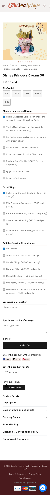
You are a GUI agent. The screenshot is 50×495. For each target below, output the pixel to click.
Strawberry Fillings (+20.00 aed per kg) (25, 282)
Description (9, 402)
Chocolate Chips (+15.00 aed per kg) (24, 276)
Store (14, 65)
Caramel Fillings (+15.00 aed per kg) (23, 269)
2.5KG (38, 93)
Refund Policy (11, 424)
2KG (27, 93)
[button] (25, 6)
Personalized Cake (11, 68)
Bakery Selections (29, 65)
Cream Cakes (30, 68)
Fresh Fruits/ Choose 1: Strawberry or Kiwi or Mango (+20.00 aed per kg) (26, 291)
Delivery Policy (11, 417)
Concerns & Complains (16, 439)
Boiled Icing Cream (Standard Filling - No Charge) (26, 195)
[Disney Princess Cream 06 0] (25, 41)
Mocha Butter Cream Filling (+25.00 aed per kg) (25, 232)
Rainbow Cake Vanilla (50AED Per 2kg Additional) (24, 163)
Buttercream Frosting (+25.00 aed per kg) (26, 213)
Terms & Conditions (17, 474)
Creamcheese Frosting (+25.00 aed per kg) (25, 222)
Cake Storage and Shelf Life (18, 410)
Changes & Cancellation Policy (20, 431)
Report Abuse (25, 478)
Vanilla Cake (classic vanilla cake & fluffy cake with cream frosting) (25, 129)
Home (5, 65)
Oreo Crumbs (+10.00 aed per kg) (22, 255)
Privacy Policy (35, 474)
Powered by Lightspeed (25, 483)
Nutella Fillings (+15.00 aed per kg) (23, 262)
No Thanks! (11, 248)
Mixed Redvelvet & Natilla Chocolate (24, 154)
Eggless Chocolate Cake (17, 171)
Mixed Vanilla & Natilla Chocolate (22, 147)
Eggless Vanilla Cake (16, 178)
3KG (7, 102)
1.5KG (16, 93)
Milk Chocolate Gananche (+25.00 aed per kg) (25, 205)
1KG (6, 93)
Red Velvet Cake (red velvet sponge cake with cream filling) (26, 139)
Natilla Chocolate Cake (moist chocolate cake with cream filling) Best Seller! (25, 118)
